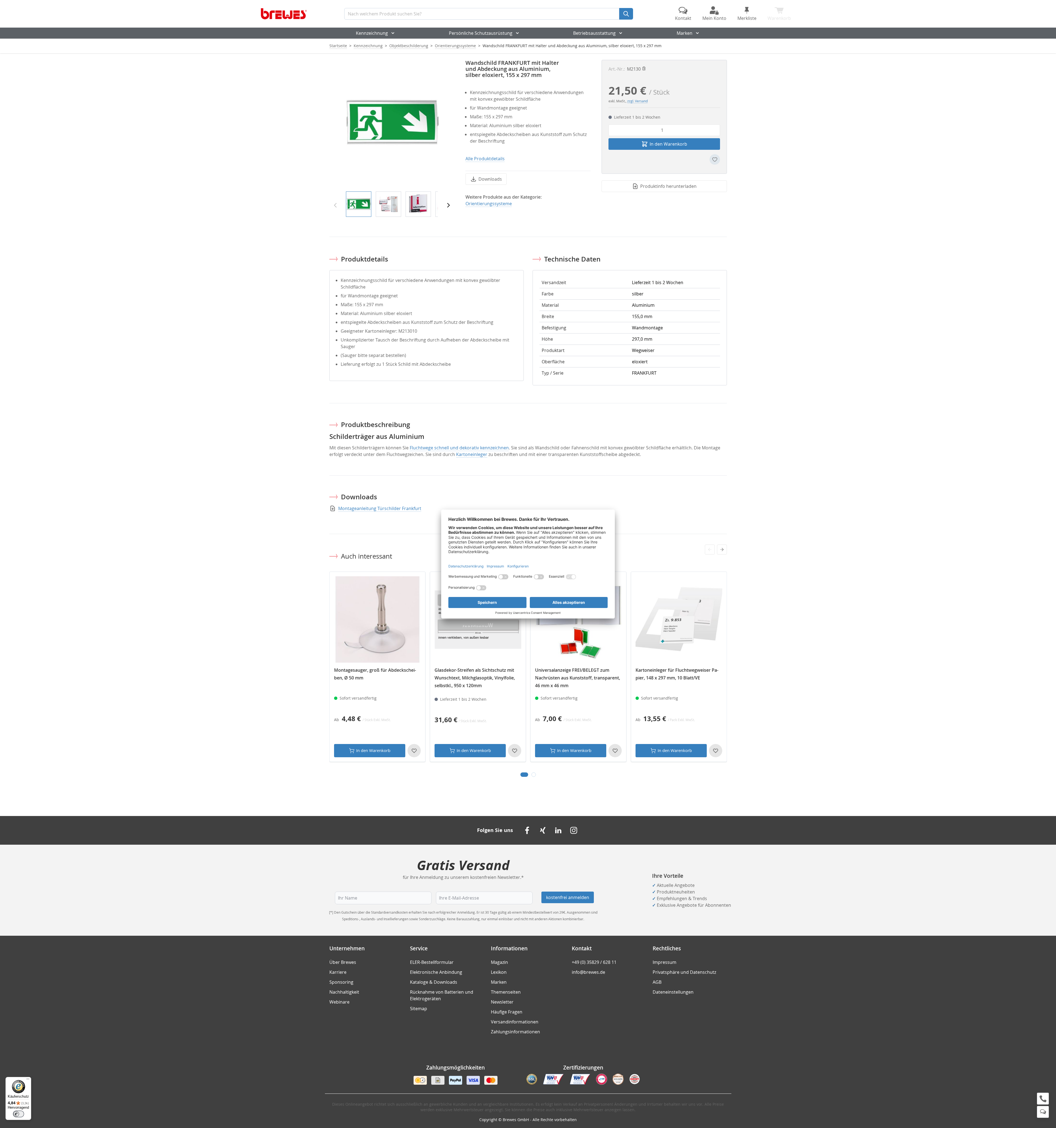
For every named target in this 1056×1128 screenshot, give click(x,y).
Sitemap (418, 1009)
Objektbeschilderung (408, 45)
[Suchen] (626, 14)
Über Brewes (342, 962)
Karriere (337, 972)
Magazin (499, 962)
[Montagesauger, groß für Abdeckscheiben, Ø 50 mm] (377, 619)
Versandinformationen (514, 1022)
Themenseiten (506, 992)
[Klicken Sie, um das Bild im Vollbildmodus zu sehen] (391, 122)
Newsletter (502, 1002)
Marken (684, 33)
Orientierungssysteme (455, 45)
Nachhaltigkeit (344, 992)
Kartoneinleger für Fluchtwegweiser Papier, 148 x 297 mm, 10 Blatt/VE (677, 674)
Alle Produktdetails (485, 159)
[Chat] (1043, 1112)
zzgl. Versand (637, 101)
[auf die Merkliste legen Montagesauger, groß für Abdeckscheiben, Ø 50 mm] (414, 750)
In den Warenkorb (373, 750)
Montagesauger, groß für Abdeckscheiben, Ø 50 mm (375, 674)
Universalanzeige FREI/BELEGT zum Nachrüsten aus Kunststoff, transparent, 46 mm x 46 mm (577, 678)
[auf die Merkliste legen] (715, 159)
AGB (657, 982)
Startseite (338, 45)
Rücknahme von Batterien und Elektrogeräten (441, 995)
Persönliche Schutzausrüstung (480, 33)
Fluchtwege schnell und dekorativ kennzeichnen (459, 448)
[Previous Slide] (710, 549)
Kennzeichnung (372, 33)
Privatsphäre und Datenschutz (684, 972)
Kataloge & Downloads (433, 982)
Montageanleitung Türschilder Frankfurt (379, 508)
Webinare (339, 1002)
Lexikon (499, 972)
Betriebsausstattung (594, 33)
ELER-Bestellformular (432, 962)
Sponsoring (341, 982)
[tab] (524, 774)
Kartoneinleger (471, 454)
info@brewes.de (588, 972)
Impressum (664, 962)
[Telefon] (1043, 1099)
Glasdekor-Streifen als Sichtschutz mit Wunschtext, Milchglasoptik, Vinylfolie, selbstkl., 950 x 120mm (475, 678)
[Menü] (28, 1080)
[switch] (18, 1114)
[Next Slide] (722, 549)
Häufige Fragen (506, 1012)
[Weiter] (448, 205)
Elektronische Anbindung (436, 972)
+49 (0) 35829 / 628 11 (594, 962)
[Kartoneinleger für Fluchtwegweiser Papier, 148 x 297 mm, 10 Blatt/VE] (679, 619)
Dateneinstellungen (673, 992)
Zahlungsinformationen (515, 1032)
